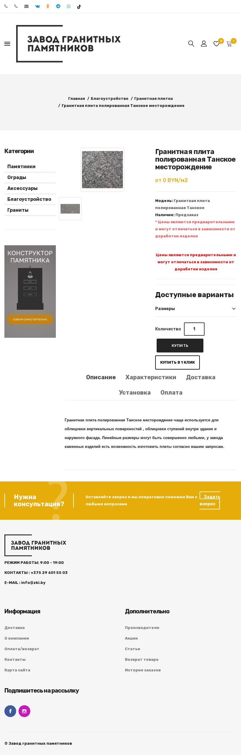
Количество (168, 329)
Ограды (16, 177)
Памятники (21, 166)
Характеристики (150, 377)
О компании (16, 638)
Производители (142, 627)
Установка (135, 392)
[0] (217, 43)
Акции (131, 638)
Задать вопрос (210, 500)
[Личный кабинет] (204, 43)
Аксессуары (22, 188)
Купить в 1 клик (177, 362)
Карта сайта (17, 670)
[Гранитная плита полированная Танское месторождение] (102, 170)
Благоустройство (29, 199)
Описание (101, 377)
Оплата (171, 392)
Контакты (15, 659)
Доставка (200, 377)
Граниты (18, 210)
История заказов (143, 670)
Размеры (165, 308)
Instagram (24, 711)
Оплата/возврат (21, 649)
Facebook (10, 711)
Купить (180, 345)
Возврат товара (141, 659)
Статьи (132, 649)
